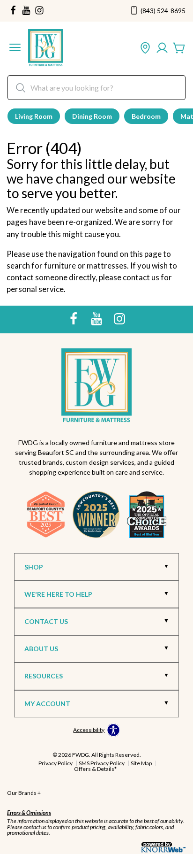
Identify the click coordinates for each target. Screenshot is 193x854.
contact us (141, 277)
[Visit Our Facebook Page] (74, 319)
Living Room (33, 116)
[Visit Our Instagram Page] (119, 319)
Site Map (141, 763)
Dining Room (92, 116)
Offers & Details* (95, 768)
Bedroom (146, 116)
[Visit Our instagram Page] (39, 11)
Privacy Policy (55, 763)
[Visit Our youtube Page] (26, 11)
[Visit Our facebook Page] (13, 11)
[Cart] (179, 48)
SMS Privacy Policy (102, 763)
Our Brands (24, 792)
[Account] (162, 48)
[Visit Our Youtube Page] (97, 319)
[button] (14, 48)
